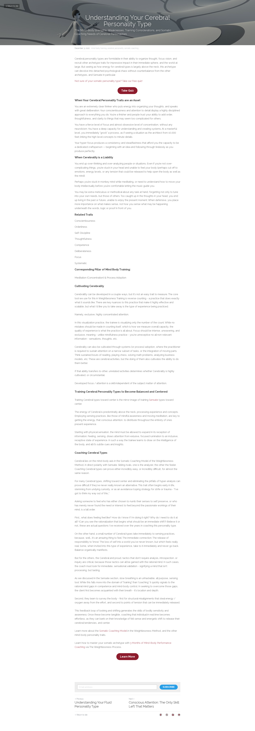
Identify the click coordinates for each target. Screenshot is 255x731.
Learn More (127, 656)
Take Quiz (127, 90)
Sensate (153, 399)
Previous (79, 699)
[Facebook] (160, 714)
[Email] (179, 714)
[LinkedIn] (173, 714)
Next (131, 699)
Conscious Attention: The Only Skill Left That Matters (154, 704)
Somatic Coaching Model (113, 630)
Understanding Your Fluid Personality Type (93, 704)
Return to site (12, 6)
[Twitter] (166, 714)
